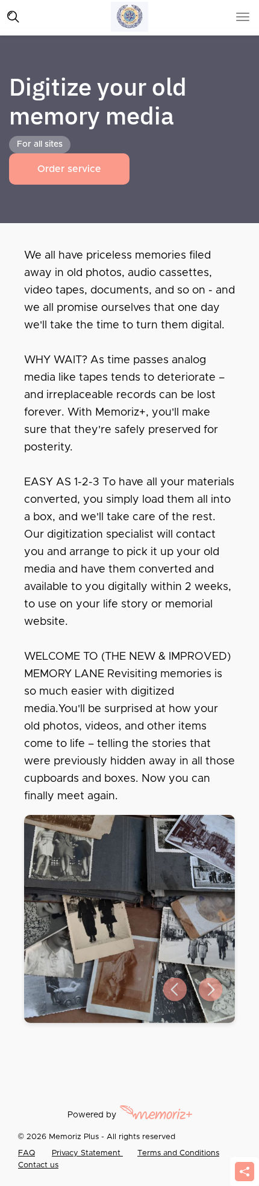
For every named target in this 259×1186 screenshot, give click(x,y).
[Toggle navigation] (13, 17)
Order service (69, 169)
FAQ (26, 1153)
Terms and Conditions (178, 1153)
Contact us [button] (38, 1165)
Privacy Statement (87, 1153)
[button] (175, 990)
